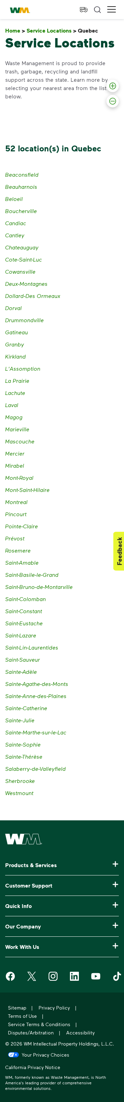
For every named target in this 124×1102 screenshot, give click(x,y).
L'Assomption (22, 368)
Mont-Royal (19, 477)
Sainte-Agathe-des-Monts (36, 683)
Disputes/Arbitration (31, 1032)
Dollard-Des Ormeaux (32, 295)
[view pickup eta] (84, 10)
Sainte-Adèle (21, 671)
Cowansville (20, 271)
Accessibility (80, 1032)
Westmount (19, 793)
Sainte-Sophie (23, 744)
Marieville (17, 429)
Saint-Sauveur (22, 659)
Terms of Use (22, 1016)
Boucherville (21, 211)
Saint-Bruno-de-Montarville (39, 586)
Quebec (89, 30)
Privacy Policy (54, 1008)
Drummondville (24, 320)
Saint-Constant (23, 611)
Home (15, 30)
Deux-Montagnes (26, 283)
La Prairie (17, 380)
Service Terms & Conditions (39, 1024)
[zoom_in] (112, 86)
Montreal (16, 502)
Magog (13, 417)
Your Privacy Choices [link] (45, 1054)
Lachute (15, 392)
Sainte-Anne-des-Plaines (35, 696)
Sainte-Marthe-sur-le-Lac (35, 732)
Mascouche (19, 441)
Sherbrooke (20, 780)
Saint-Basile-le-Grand (32, 574)
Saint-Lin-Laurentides (31, 647)
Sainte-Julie (19, 720)
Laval (11, 405)
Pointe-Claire (21, 526)
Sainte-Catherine (26, 708)
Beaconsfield (22, 174)
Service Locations (51, 30)
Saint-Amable (22, 562)
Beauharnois (21, 186)
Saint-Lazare (20, 635)
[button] (111, 9)
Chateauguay (22, 247)
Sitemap (17, 1008)
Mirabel (14, 465)
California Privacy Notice (32, 1068)
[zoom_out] (112, 101)
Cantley (14, 235)
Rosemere (18, 550)
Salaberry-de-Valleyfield (35, 768)
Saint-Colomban (25, 599)
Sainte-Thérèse (23, 756)
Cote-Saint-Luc (23, 259)
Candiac (15, 223)
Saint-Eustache (24, 623)
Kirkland (15, 356)
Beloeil (14, 198)
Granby (14, 344)
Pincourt (16, 514)
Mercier (14, 453)
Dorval (13, 308)
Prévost (14, 538)
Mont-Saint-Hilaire (27, 489)
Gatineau (16, 332)
